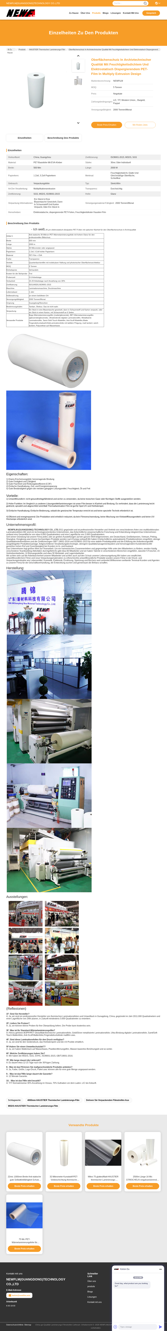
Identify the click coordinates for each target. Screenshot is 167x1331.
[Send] (160, 1327)
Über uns (85, 13)
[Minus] (160, 1269)
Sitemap (27, 1325)
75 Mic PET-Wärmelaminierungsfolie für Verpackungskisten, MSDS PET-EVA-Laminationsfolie (24, 1241)
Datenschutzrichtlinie (14, 1325)
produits (96, 13)
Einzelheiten (24, 138)
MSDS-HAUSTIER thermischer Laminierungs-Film (33, 1106)
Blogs (90, 1292)
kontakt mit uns (131, 13)
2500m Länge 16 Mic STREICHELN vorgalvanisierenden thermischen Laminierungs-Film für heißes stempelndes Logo (142, 1178)
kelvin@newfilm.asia (21, 1295)
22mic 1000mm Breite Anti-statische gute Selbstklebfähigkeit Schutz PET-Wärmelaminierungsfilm (24, 1178)
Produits (22, 49)
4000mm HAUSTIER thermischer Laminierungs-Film (53, 1100)
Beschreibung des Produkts (63, 138)
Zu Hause (74, 13)
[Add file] (115, 1327)
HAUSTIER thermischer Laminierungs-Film (47, 49)
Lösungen (92, 1297)
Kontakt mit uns (94, 1302)
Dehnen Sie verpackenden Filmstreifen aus (107, 1100)
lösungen (116, 13)
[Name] (145, 3)
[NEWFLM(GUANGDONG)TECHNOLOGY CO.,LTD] (20, 13)
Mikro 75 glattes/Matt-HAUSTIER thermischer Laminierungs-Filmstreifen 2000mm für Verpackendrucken (103, 1178)
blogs (106, 13)
